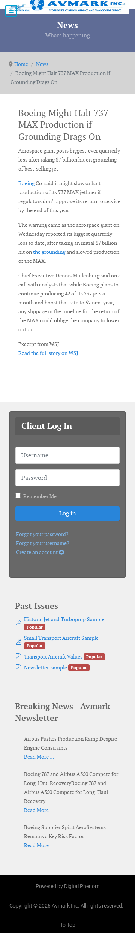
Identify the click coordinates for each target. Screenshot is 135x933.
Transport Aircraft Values (53, 656)
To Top (67, 924)
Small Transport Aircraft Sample (61, 638)
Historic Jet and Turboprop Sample (64, 619)
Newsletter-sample (45, 667)
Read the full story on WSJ (48, 353)
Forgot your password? (42, 534)
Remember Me (40, 496)
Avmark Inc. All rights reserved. (87, 905)
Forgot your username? (42, 543)
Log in (67, 513)
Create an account (37, 552)
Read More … (39, 756)
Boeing (26, 183)
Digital (81, 886)
